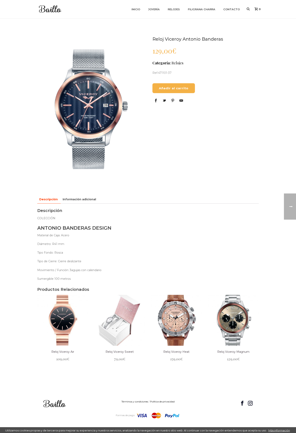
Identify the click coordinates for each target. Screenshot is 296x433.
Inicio (135, 9)
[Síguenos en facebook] (242, 403)
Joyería (154, 9)
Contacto (231, 9)
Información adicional (79, 199)
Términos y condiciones (134, 401)
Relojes (174, 9)
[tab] (48, 199)
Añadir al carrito (173, 88)
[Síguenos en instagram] (250, 403)
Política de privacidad (162, 401)
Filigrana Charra (201, 9)
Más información (279, 430)
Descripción (48, 199)
